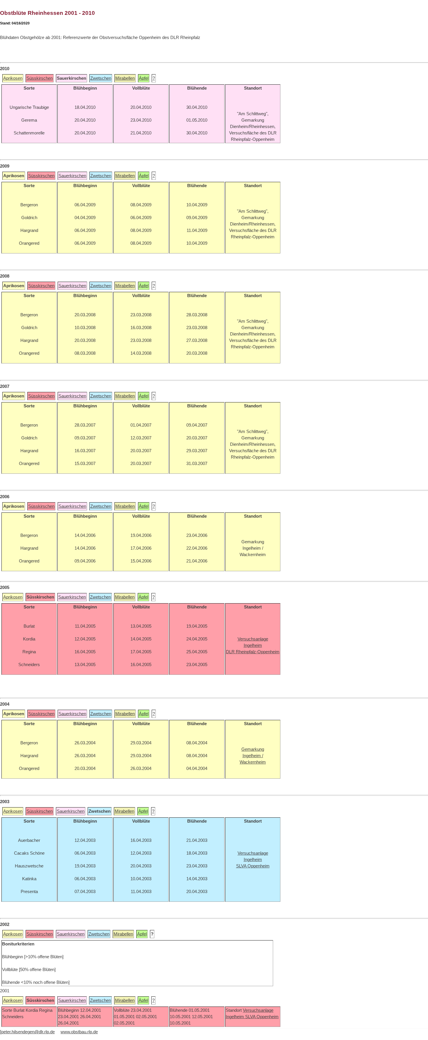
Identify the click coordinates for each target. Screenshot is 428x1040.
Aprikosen (12, 78)
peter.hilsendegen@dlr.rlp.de (28, 1032)
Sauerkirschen (72, 175)
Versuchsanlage (258, 1010)
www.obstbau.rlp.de (79, 1032)
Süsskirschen (39, 78)
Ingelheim (235, 1016)
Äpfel (143, 78)
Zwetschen (100, 78)
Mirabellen (125, 78)
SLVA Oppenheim (262, 1016)
